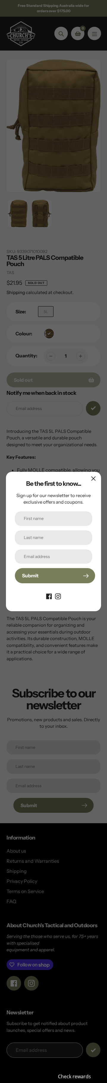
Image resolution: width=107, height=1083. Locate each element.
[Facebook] (49, 596)
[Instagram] (58, 596)
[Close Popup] (93, 478)
